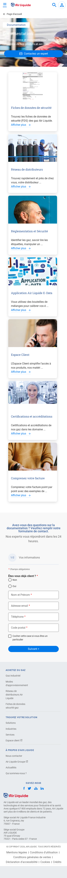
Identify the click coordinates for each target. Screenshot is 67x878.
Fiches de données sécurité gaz (15, 706)
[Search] (54, 5)
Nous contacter (14, 756)
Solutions (11, 722)
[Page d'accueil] (16, 795)
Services (10, 734)
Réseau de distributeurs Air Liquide (14, 695)
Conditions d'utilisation (44, 852)
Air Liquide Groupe (16, 761)
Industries (11, 728)
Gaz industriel (13, 675)
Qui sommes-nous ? (16, 773)
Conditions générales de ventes (32, 857)
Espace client (13, 740)
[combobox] (54, 5)
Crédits (57, 862)
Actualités (11, 767)
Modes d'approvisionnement (17, 683)
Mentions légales (16, 852)
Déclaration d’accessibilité (21, 862)
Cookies (45, 862)
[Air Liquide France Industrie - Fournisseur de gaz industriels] (21, 5)
